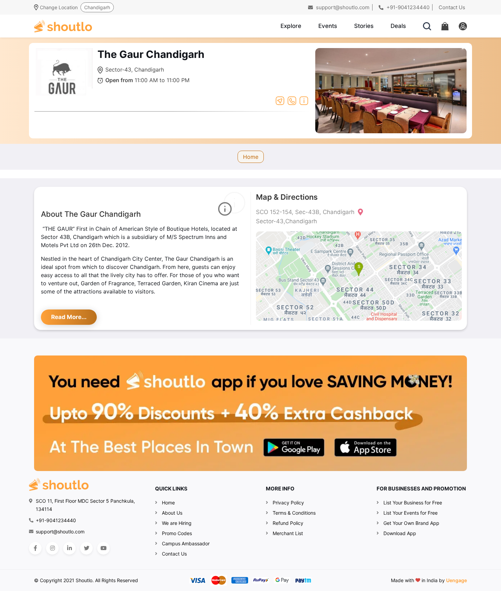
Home (250, 156)
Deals (398, 25)
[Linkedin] (69, 548)
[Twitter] (86, 548)
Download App (399, 533)
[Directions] (280, 100)
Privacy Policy (288, 502)
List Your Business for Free (412, 502)
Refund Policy (288, 523)
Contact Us (452, 7)
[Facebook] (35, 548)
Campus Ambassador (186, 543)
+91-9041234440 (407, 7)
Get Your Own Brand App (411, 523)
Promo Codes (177, 533)
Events (327, 25)
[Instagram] (52, 548)
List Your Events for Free (410, 513)
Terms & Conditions (294, 513)
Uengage (456, 580)
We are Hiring (177, 523)
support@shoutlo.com (342, 7)
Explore (290, 25)
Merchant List (288, 533)
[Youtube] (103, 548)
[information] (304, 100)
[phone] (292, 100)
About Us (172, 513)
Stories (364, 25)
